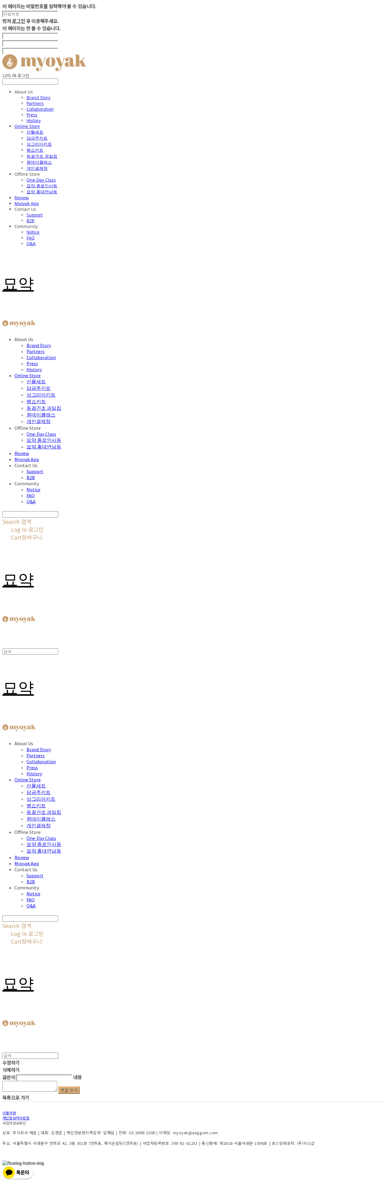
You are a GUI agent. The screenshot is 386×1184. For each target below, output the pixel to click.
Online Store (27, 126)
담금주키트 (37, 138)
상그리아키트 (39, 144)
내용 (77, 1077)
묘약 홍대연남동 (42, 192)
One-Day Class (41, 180)
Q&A (31, 243)
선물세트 (35, 132)
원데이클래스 (39, 162)
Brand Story (38, 97)
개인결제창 (37, 168)
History (34, 120)
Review (21, 198)
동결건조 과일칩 (42, 156)
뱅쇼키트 (35, 150)
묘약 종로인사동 (42, 185)
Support (35, 215)
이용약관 (9, 1112)
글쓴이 (8, 1077)
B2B (30, 220)
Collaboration (40, 109)
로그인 (18, 20)
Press (32, 115)
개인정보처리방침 (16, 1117)
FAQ (31, 238)
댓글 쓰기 (69, 1090)
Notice (33, 232)
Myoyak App (26, 203)
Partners (35, 103)
